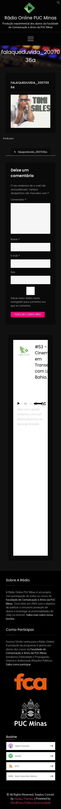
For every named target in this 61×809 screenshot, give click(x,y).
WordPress (17, 802)
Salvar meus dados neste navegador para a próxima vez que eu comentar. (28, 301)
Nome (15, 239)
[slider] (25, 403)
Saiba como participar (18, 664)
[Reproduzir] (18, 403)
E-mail (15, 255)
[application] (30, 403)
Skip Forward (45, 403)
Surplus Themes (23, 798)
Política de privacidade (37, 802)
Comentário (18, 199)
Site (13, 272)
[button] (58, 3)
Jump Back (42, 403)
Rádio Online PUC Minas (31, 18)
